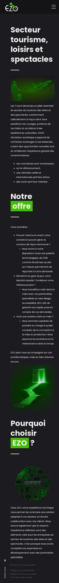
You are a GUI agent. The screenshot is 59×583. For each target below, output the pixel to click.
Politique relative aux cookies (23, 574)
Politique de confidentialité (22, 570)
